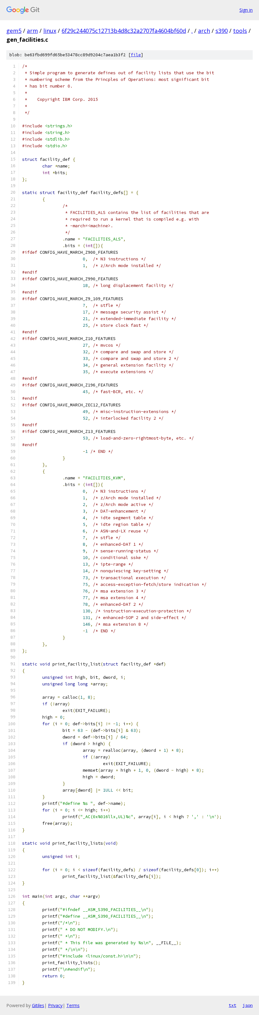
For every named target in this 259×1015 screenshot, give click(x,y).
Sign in (246, 10)
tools (240, 30)
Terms (73, 1005)
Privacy (55, 1005)
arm (32, 30)
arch (204, 30)
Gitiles (38, 1005)
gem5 (13, 30)
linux (49, 30)
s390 (221, 30)
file (136, 55)
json (248, 1005)
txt (232, 1005)
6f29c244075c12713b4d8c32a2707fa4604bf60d (124, 30)
